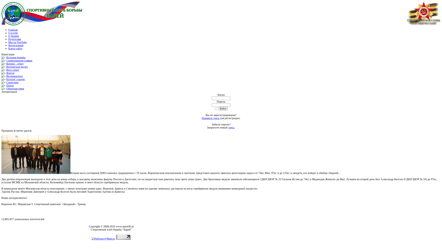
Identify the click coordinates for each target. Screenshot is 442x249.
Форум (10, 73)
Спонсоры (12, 82)
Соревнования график (19, 60)
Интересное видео (17, 66)
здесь (231, 127)
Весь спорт (12, 69)
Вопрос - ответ (15, 63)
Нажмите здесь (210, 118)
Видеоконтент (14, 76)
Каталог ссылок (15, 79)
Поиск (10, 85)
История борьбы (16, 57)
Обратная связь (15, 88)
